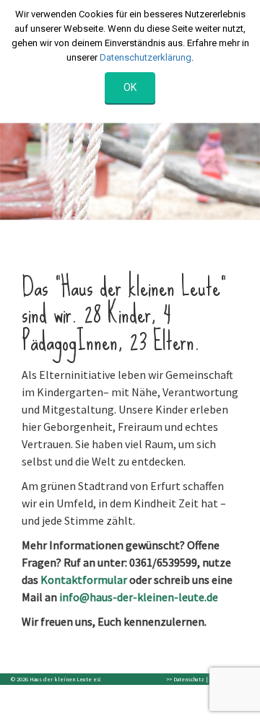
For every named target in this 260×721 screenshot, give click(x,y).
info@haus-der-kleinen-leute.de (138, 597)
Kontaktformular (83, 579)
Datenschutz (188, 679)
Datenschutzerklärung (145, 57)
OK (130, 87)
